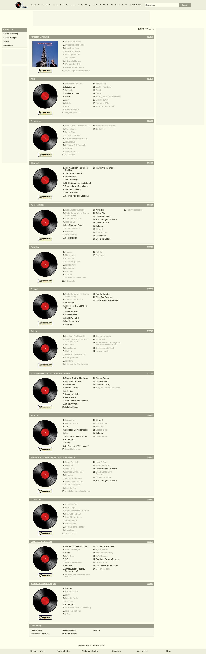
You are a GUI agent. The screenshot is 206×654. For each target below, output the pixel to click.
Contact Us (142, 651)
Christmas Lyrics (90, 651)
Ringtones (8, 45)
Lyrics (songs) (10, 38)
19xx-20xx (135, 4)
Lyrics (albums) (10, 34)
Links (168, 651)
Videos (6, 41)
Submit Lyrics (63, 651)
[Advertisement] (91, 18)
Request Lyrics (37, 651)
